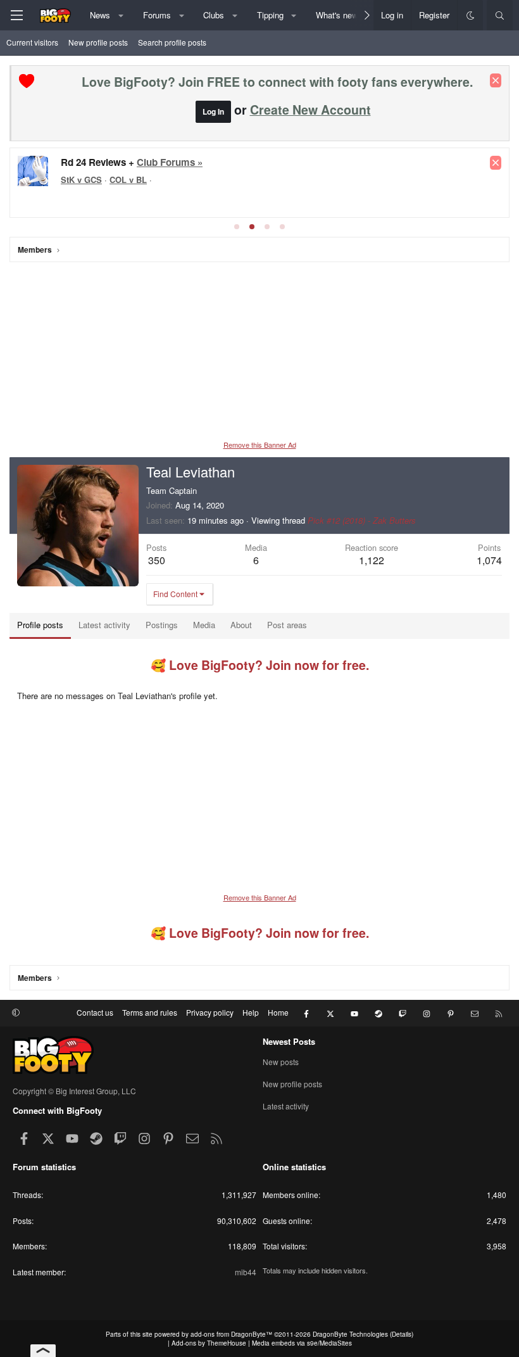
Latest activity (286, 1106)
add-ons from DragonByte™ (231, 1334)
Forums (157, 15)
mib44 (245, 1271)
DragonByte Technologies (350, 1334)
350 (156, 560)
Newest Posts (289, 1041)
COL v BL (128, 180)
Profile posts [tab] (40, 625)
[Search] (500, 15)
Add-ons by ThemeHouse (209, 1343)
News (100, 15)
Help (250, 1012)
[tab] (236, 226)
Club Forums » (170, 162)
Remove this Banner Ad (259, 444)
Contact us (95, 1012)
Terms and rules (149, 1012)
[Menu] (16, 15)
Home (278, 1012)
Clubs (213, 15)
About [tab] (241, 625)
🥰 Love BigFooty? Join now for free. (260, 665)
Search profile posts (172, 42)
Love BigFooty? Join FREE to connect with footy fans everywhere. (277, 82)
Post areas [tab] (287, 625)
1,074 (489, 560)
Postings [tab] (162, 625)
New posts (281, 1062)
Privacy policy (210, 1012)
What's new (337, 15)
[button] (121, 15)
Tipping (270, 15)
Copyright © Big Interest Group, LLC (74, 1090)
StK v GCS (81, 180)
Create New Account (310, 109)
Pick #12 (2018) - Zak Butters (362, 520)
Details (401, 1334)
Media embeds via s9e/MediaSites (302, 1343)
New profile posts (98, 42)
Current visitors (32, 42)
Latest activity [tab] (104, 625)
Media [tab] (204, 625)
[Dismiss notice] (495, 80)
